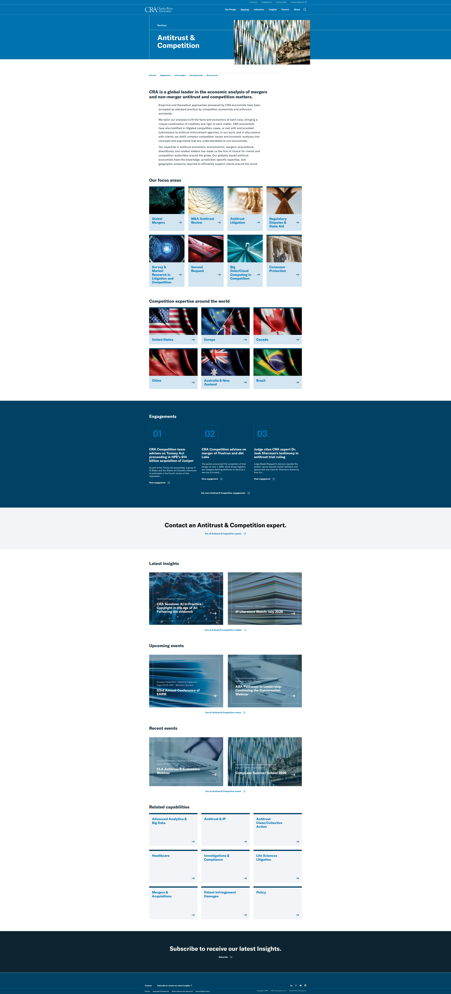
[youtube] (301, 985)
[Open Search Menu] (304, 9)
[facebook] (296, 985)
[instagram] (305, 985)
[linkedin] (291, 985)
